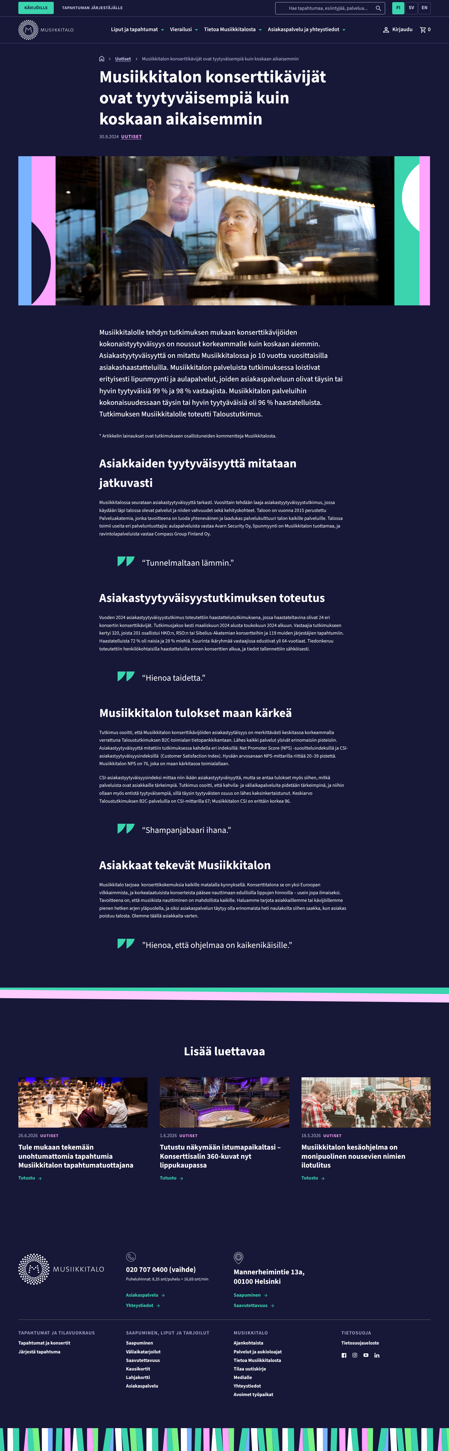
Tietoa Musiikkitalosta (257, 1360)
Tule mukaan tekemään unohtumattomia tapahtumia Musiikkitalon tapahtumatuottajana (75, 1156)
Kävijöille (36, 8)
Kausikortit (138, 1369)
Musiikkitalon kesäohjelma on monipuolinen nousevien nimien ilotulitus (353, 1156)
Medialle (243, 1377)
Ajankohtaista (248, 1343)
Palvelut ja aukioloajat (258, 1352)
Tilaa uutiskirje (250, 1369)
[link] (425, 30)
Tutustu (26, 1178)
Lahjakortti (138, 1377)
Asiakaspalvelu (142, 1295)
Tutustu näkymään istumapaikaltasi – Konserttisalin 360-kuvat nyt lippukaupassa (220, 1156)
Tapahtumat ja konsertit (44, 1343)
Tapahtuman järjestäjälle (92, 8)
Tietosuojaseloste (360, 1343)
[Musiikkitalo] (101, 60)
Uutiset (131, 137)
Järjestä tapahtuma (39, 1352)
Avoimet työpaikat (253, 1395)
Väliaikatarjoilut (143, 1352)
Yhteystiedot (139, 1306)
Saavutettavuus (251, 1306)
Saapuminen (247, 1295)
